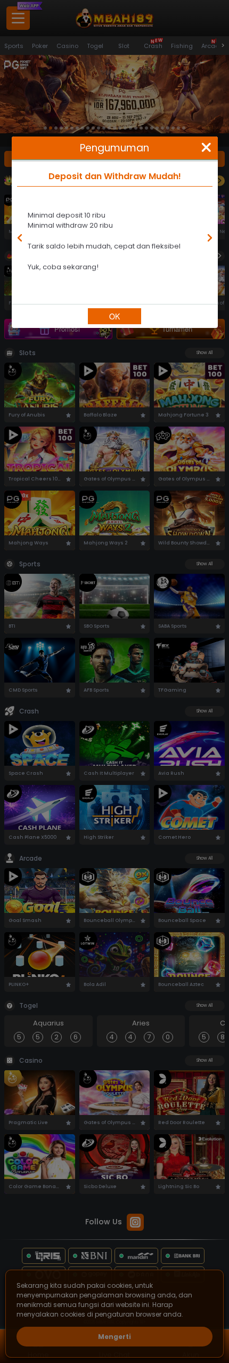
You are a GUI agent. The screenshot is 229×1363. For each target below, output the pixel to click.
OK (114, 316)
